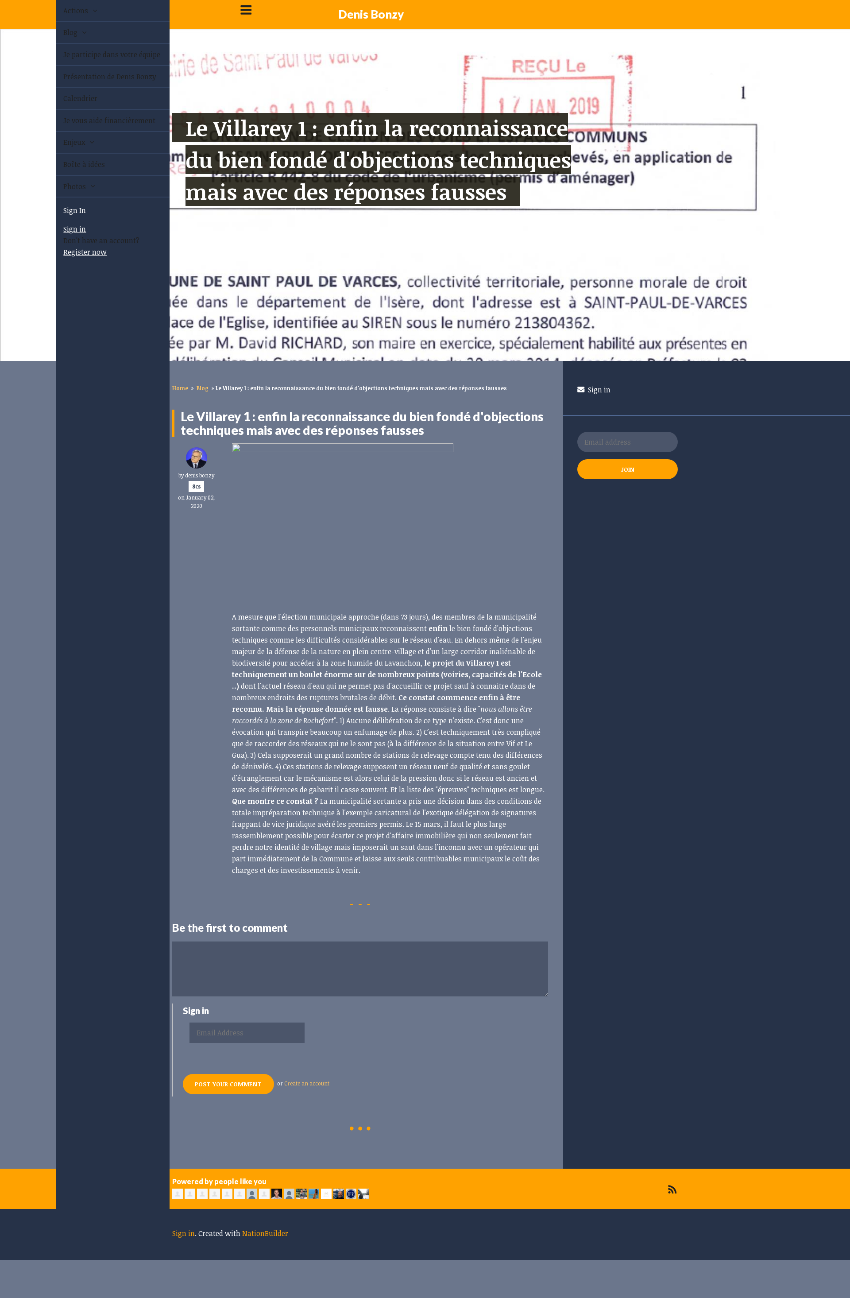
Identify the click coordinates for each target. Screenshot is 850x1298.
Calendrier (70, 98)
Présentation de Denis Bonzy (99, 76)
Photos (65, 186)
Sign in (64, 229)
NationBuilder (265, 1233)
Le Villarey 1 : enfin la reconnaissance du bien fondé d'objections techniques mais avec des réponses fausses (378, 159)
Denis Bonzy (371, 14)
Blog (61, 32)
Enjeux (65, 142)
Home (180, 387)
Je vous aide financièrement (99, 120)
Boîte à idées (74, 164)
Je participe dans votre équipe (101, 54)
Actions (66, 10)
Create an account (306, 1083)
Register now (75, 252)
